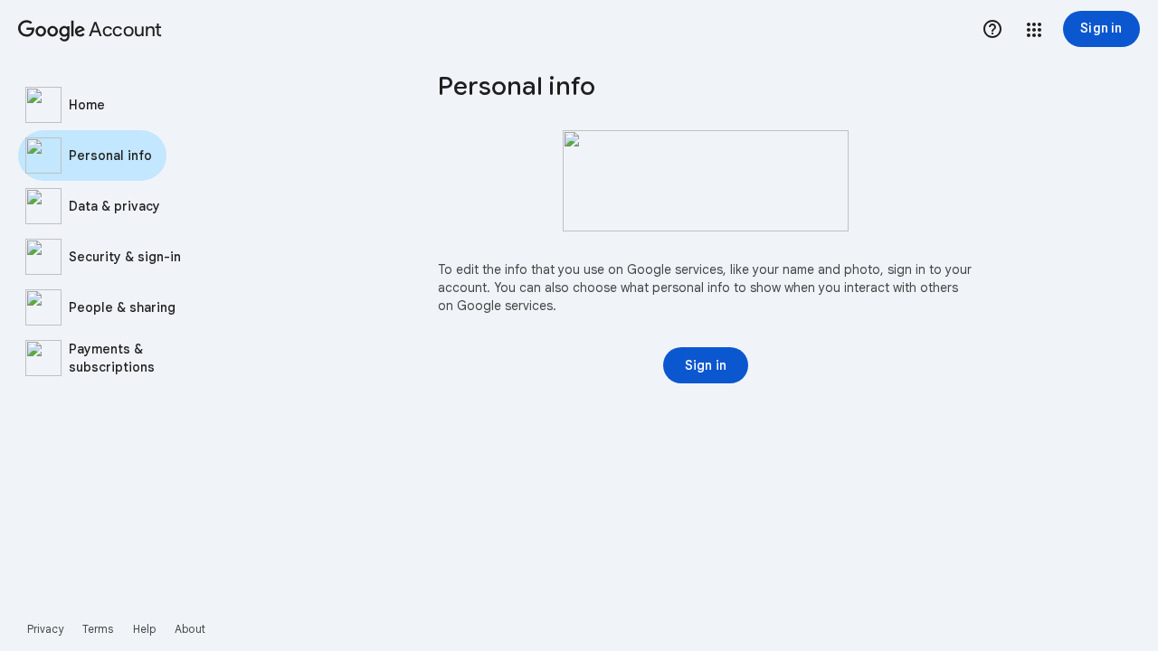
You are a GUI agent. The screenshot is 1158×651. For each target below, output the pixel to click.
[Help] (992, 29)
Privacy (45, 629)
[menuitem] (126, 105)
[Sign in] (705, 365)
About (190, 629)
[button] (1034, 30)
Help (144, 629)
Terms (98, 629)
